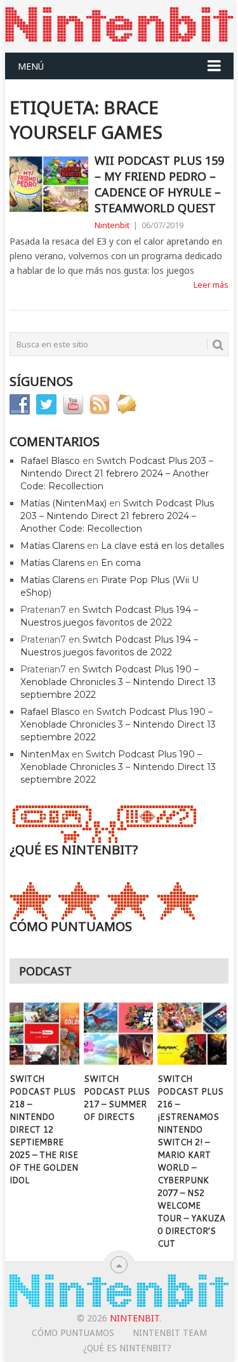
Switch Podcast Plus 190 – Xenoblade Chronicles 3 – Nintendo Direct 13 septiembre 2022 (118, 682)
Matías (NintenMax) (63, 503)
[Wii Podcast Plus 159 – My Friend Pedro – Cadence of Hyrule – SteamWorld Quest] (49, 184)
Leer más (211, 284)
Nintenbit (112, 225)
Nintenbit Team (170, 1333)
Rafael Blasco (50, 460)
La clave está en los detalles (162, 545)
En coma (121, 563)
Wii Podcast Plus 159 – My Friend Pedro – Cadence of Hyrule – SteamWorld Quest (159, 184)
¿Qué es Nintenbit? (127, 1348)
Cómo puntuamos (73, 1333)
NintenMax (44, 754)
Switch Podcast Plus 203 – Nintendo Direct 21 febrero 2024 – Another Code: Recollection (116, 473)
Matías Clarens (52, 545)
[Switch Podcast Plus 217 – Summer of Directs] (118, 1033)
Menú (31, 66)
